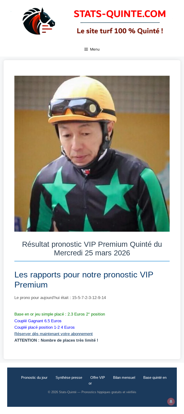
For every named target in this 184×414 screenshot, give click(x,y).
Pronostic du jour (34, 377)
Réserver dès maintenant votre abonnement (53, 334)
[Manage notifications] (171, 401)
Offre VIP (97, 377)
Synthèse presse (69, 377)
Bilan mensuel (124, 377)
